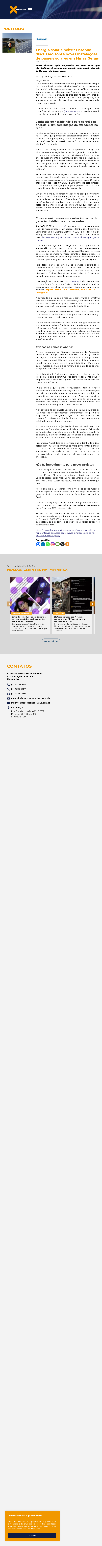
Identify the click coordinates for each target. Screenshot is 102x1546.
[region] (32, 1526)
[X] (62, 544)
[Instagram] (53, 544)
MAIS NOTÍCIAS (51, 641)
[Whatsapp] (48, 544)
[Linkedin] (43, 544)
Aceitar (32, 1536)
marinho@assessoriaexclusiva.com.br (30, 703)
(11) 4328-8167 (18, 689)
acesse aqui (59, 226)
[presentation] (9, 603)
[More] (67, 544)
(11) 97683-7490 (72, 111)
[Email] (57, 544)
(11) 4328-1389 (18, 684)
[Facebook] (38, 544)
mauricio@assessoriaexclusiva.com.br (31, 698)
